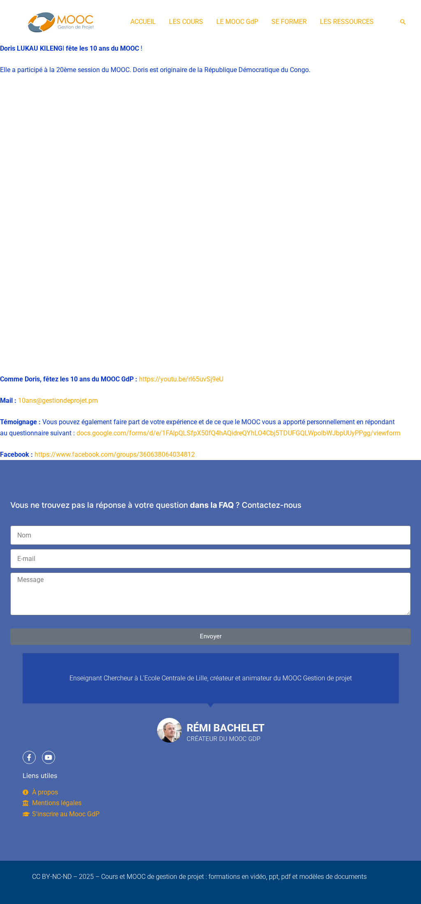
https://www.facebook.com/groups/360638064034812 (115, 454)
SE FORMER (289, 22)
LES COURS (186, 22)
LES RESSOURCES (347, 22)
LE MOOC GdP (237, 22)
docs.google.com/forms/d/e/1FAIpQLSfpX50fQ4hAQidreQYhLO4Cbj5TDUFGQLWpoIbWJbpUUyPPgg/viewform (238, 433)
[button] (403, 22)
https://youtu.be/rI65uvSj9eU (181, 379)
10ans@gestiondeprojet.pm (58, 400)
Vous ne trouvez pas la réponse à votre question (99, 505)
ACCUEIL (143, 22)
